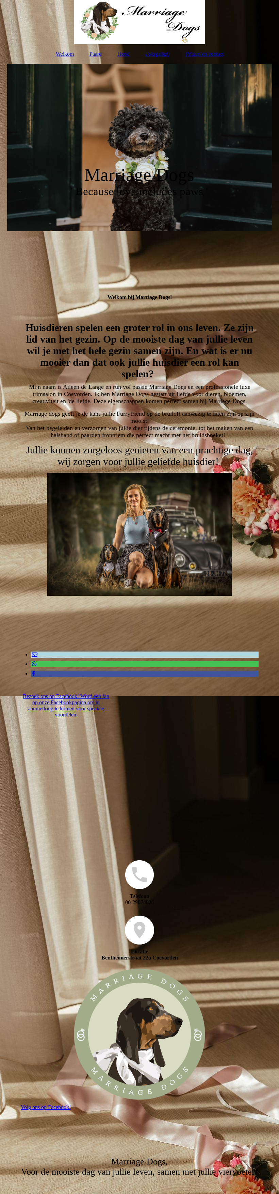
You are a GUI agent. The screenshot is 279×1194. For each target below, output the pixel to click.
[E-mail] (34, 654)
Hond (123, 54)
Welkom (65, 54)
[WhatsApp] (34, 664)
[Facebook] (33, 673)
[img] (139, 22)
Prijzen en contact (204, 54)
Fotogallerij (157, 54)
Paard (95, 54)
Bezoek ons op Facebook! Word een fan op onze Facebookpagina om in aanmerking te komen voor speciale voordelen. (66, 705)
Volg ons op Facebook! (46, 1107)
